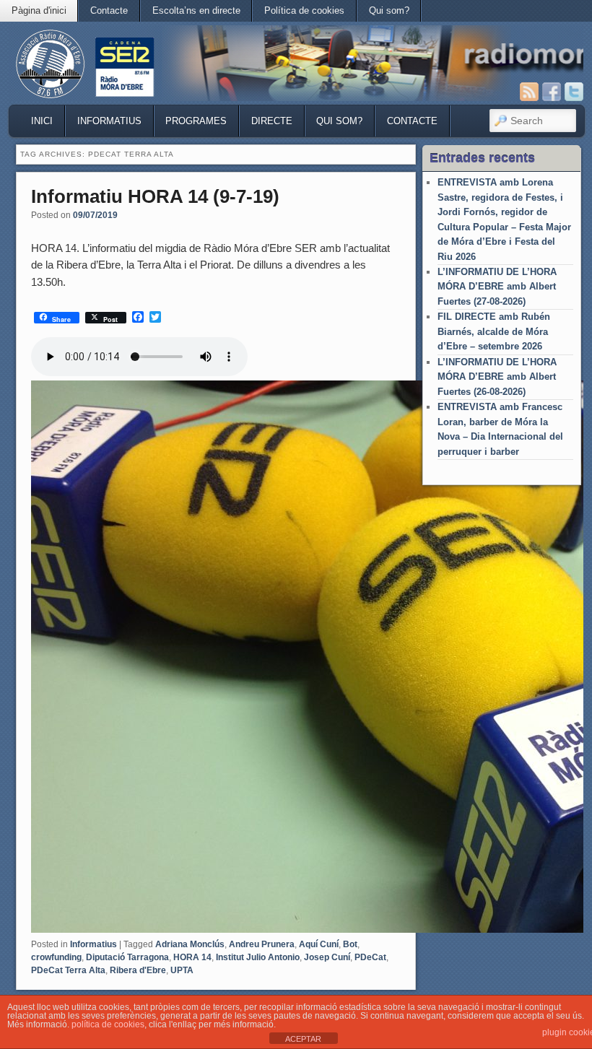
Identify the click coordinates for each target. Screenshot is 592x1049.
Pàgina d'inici (39, 10)
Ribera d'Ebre (138, 970)
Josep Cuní (327, 957)
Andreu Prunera (262, 944)
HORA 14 (192, 957)
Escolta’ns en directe (196, 10)
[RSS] (529, 91)
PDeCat (370, 957)
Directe (271, 121)
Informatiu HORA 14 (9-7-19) (155, 196)
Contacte (109, 10)
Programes (196, 121)
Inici (42, 121)
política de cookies (107, 1024)
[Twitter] (574, 91)
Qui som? (389, 10)
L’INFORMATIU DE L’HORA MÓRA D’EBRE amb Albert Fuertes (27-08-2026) (497, 286)
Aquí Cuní (319, 944)
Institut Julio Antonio (258, 957)
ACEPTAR (303, 1039)
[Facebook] (551, 91)
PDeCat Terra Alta (68, 970)
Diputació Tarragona (127, 957)
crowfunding (56, 957)
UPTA (181, 970)
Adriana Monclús (190, 944)
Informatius (109, 121)
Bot (350, 944)
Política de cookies (304, 10)
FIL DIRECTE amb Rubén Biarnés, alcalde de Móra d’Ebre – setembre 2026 (494, 331)
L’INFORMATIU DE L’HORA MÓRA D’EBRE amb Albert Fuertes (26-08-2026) (497, 377)
